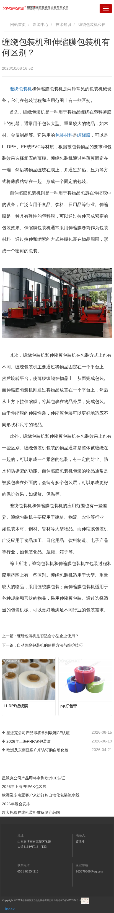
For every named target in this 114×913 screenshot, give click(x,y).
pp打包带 (68, 706)
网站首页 (17, 24)
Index (10, 909)
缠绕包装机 (21, 89)
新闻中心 (40, 24)
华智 (56, 900)
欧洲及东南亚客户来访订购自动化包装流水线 (39, 750)
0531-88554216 (27, 871)
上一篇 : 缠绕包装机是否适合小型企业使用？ (40, 636)
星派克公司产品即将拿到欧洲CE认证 (38, 733)
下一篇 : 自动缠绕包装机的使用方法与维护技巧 (42, 645)
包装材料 (64, 135)
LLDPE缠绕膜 (16, 706)
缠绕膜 (83, 135)
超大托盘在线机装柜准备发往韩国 (31, 812)
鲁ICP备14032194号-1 (69, 900)
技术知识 (63, 24)
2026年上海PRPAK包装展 (28, 741)
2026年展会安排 (16, 804)
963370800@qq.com (89, 871)
